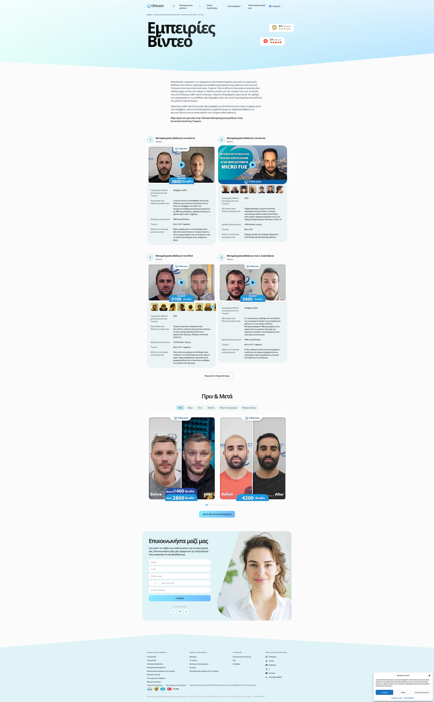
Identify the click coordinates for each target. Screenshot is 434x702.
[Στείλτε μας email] (179, 611)
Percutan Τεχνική (153, 675)
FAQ (234, 660)
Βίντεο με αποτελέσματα (198, 664)
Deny (403, 692)
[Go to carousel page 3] (212, 505)
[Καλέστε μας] (173, 611)
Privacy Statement (409, 698)
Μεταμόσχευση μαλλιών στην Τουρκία (203, 671)
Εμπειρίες (193, 657)
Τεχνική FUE (151, 657)
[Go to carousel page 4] (215, 505)
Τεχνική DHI (151, 660)
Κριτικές (192, 667)
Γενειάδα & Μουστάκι (155, 664)
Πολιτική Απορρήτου (155, 685)
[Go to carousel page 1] (206, 505)
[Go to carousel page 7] (224, 505)
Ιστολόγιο (236, 664)
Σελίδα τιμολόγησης (212, 7)
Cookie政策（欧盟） (397, 698)
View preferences (422, 692)
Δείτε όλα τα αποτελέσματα (217, 514)
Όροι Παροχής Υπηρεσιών (176, 685)
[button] (429, 675)
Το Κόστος (193, 660)
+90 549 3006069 (259, 696)
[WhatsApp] (186, 611)
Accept (384, 692)
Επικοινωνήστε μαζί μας (256, 7)
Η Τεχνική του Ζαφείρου (156, 678)
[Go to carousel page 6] (221, 505)
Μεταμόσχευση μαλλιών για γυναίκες (161, 671)
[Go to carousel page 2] (209, 505)
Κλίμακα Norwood (153, 682)
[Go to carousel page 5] (218, 505)
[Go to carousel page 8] (227, 505)
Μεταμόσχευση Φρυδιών (156, 667)
